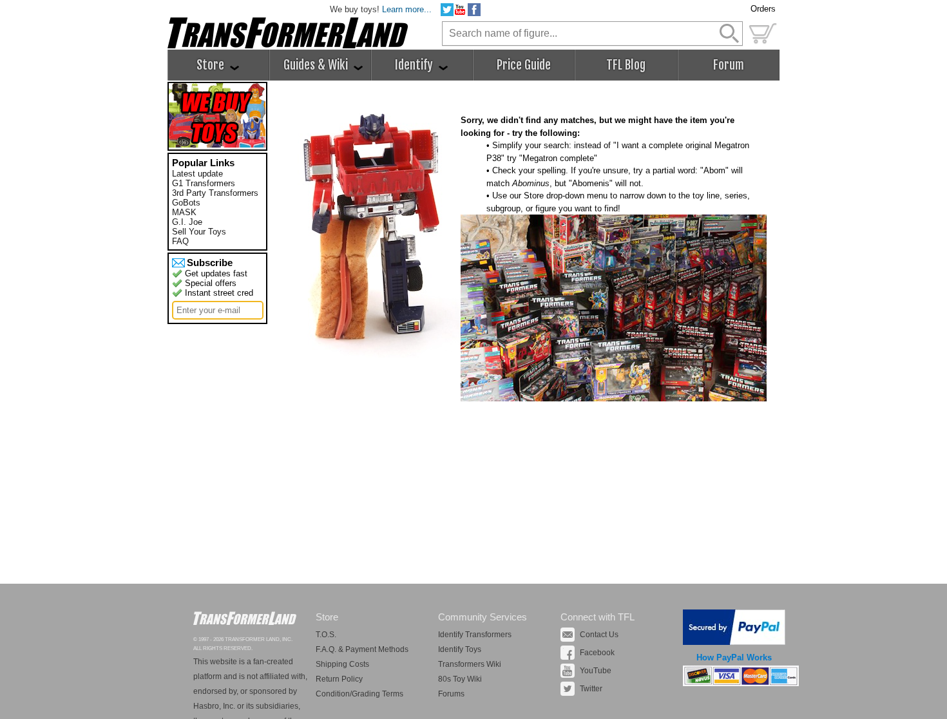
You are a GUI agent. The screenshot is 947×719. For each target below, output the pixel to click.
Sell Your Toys (199, 231)
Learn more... (407, 9)
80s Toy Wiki (460, 679)
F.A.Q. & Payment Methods (362, 649)
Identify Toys (459, 649)
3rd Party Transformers (215, 193)
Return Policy (339, 679)
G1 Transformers (203, 183)
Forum (728, 65)
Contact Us (599, 634)
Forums (451, 693)
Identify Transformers (475, 634)
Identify (415, 65)
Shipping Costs (342, 664)
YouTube (595, 670)
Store (211, 65)
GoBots (186, 202)
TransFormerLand (244, 618)
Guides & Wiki (316, 65)
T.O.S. (326, 634)
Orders (763, 9)
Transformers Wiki (469, 664)
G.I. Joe (187, 222)
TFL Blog (626, 65)
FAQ (180, 241)
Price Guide (524, 65)
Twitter (591, 688)
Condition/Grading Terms (359, 693)
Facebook (597, 652)
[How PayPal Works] (734, 642)
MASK (184, 212)
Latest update (197, 173)
